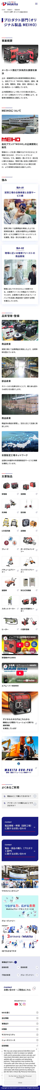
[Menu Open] (36, 3)
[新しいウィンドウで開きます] (16, 1004)
